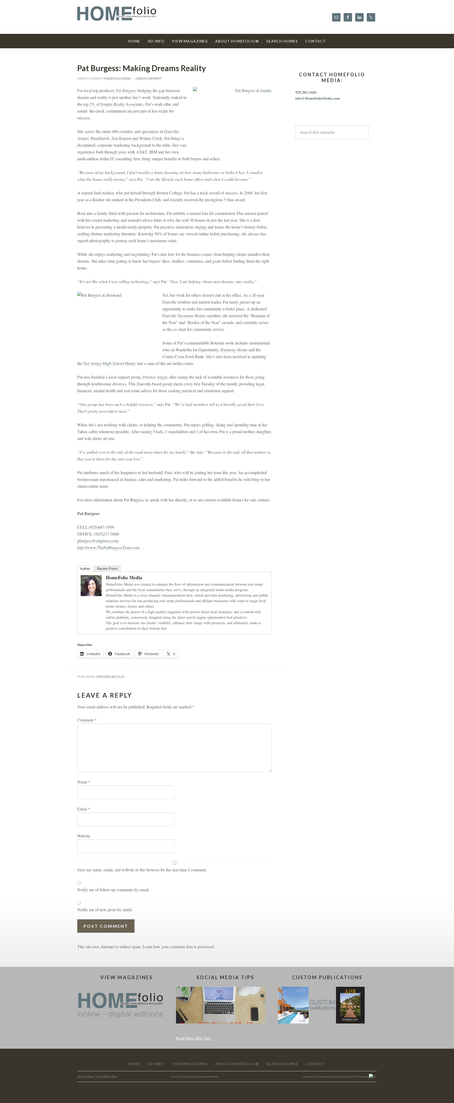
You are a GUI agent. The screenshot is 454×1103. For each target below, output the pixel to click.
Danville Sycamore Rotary (184, 315)
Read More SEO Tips (193, 1038)
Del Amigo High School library (110, 363)
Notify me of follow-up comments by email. (113, 889)
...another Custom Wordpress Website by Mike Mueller (335, 1076)
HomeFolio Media (124, 577)
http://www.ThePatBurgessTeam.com (109, 547)
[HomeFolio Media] (91, 593)
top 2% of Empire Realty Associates (113, 104)
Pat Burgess (126, 90)
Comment (87, 720)
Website (83, 836)
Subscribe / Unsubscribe (97, 1076)
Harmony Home (233, 349)
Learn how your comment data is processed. (178, 946)
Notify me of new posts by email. (104, 909)
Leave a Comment (149, 78)
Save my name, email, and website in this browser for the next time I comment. (142, 869)
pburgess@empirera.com (97, 540)
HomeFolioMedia (207, 1076)
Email (83, 809)
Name (83, 781)
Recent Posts (107, 569)
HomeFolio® (116, 16)
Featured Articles (110, 676)
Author (85, 569)
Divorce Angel (155, 377)
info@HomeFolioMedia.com (317, 98)
